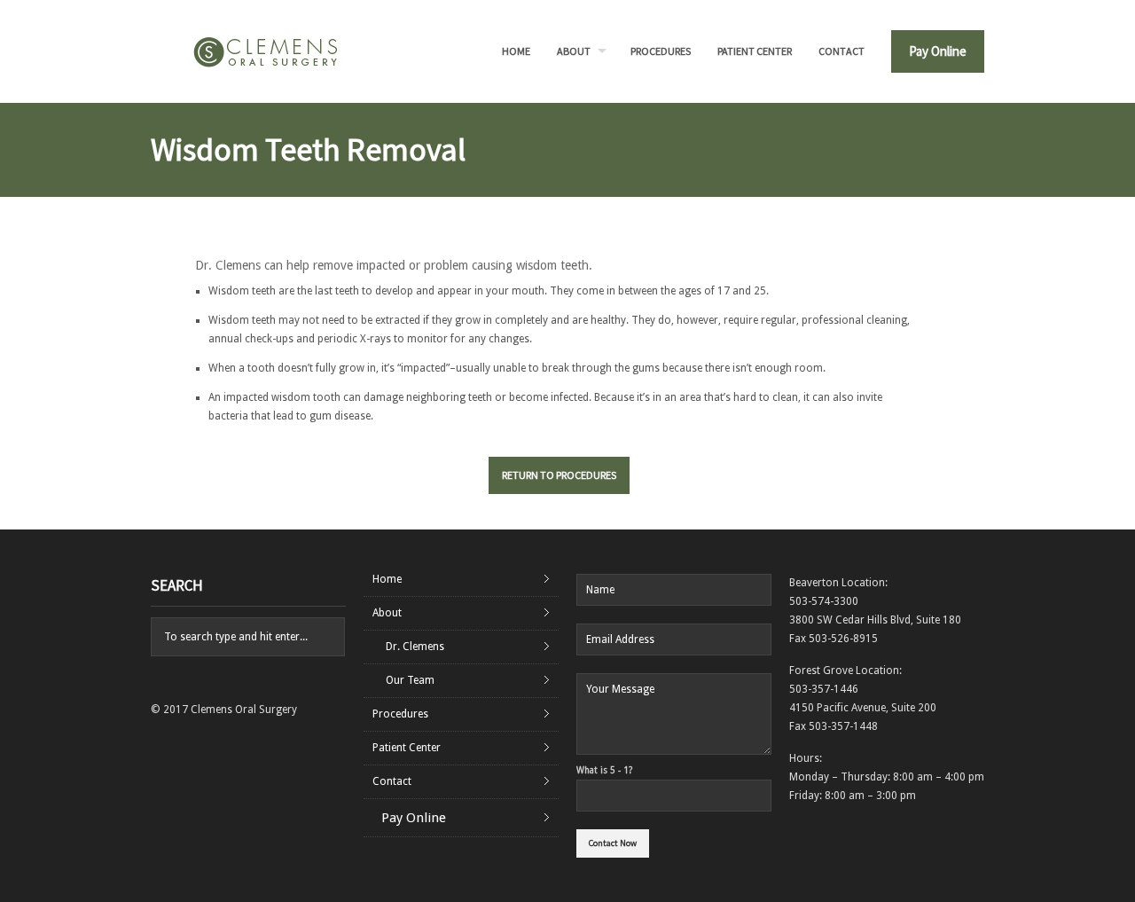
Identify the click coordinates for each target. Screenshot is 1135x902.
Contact (841, 51)
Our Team (410, 680)
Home (516, 51)
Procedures (660, 51)
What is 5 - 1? (604, 770)
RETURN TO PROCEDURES (559, 475)
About (574, 51)
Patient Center (754, 51)
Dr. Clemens (415, 646)
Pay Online (938, 51)
